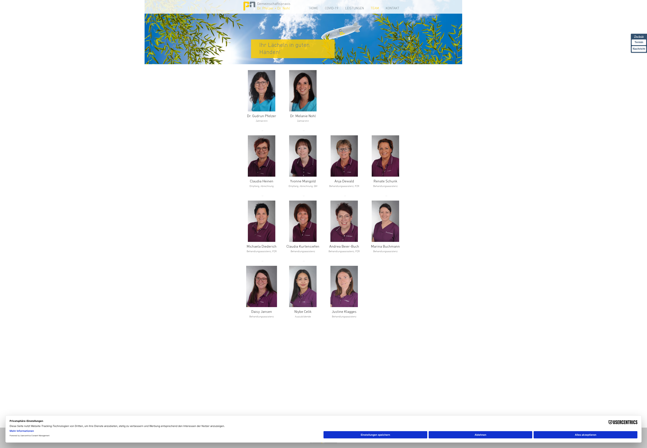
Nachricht (639, 48)
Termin (639, 42)
